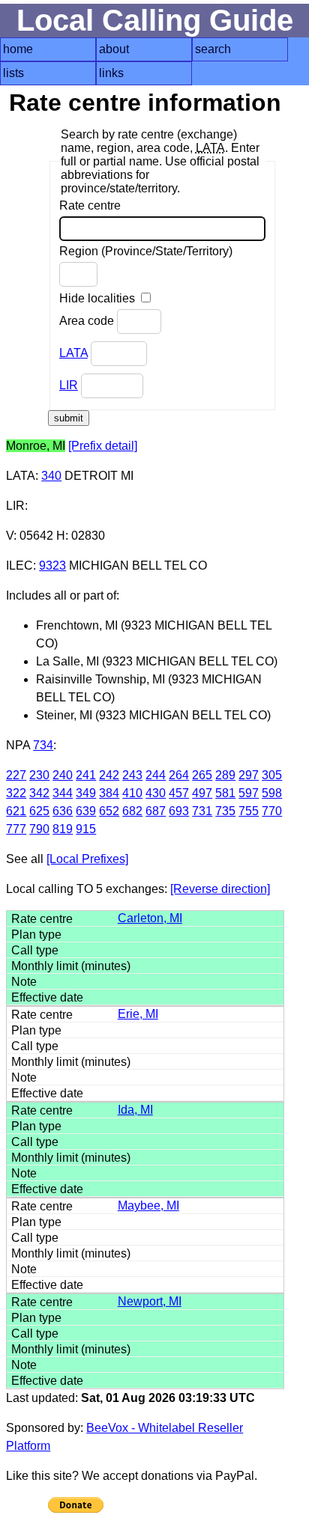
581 (225, 793)
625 (39, 811)
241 (86, 775)
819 (62, 829)
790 (39, 829)
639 (86, 811)
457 (179, 793)
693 (179, 811)
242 (109, 775)
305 (272, 775)
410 (132, 793)
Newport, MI (150, 1301)
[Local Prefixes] (87, 859)
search (213, 49)
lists (13, 73)
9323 (52, 565)
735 (225, 811)
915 (86, 829)
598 (272, 793)
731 (202, 811)
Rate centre (90, 205)
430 (156, 793)
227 (16, 775)
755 (248, 811)
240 (62, 775)
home (18, 49)
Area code (88, 320)
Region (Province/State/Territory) (145, 251)
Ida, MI (135, 1109)
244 (156, 775)
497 (202, 793)
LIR (68, 385)
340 (51, 475)
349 (86, 793)
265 (202, 775)
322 (16, 793)
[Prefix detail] (102, 445)
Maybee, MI (148, 1205)
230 (39, 775)
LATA (73, 353)
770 (272, 811)
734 (43, 745)
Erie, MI (138, 1014)
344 (62, 793)
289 (225, 775)
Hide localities (98, 298)
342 (39, 793)
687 (156, 811)
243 (132, 775)
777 (16, 829)
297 (248, 775)
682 (132, 811)
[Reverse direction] (220, 889)
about (114, 49)
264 (179, 775)
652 (109, 811)
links (111, 73)
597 (248, 793)
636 (62, 811)
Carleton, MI (150, 918)
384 (109, 793)
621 (16, 811)
